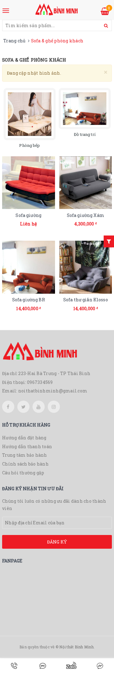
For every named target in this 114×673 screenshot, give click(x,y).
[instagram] (54, 407)
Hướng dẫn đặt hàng (24, 438)
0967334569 (40, 382)
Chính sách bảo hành (25, 464)
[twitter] (23, 407)
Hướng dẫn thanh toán (27, 446)
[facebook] (8, 407)
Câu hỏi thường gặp (23, 473)
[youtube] (39, 407)
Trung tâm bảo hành (24, 455)
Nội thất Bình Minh (76, 646)
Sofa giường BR (28, 300)
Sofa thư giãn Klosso (85, 300)
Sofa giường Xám (85, 215)
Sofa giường (28, 215)
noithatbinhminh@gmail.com (52, 391)
